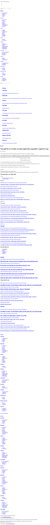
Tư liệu (3, 15)
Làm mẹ (3, 58)
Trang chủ (2, 413)
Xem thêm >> (2, 201)
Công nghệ (4, 252)
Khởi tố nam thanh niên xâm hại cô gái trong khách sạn (11, 300)
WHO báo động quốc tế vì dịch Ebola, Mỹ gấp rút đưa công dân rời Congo (19, 277)
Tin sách (3, 80)
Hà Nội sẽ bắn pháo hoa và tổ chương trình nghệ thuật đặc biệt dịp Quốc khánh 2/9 (17, 218)
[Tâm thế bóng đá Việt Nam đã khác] (6, 193)
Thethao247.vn (4, 251)
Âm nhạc (3, 34)
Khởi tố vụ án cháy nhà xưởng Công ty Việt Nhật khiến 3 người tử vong (14, 199)
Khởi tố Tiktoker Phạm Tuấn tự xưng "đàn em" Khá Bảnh (12, 191)
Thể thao (1, 37)
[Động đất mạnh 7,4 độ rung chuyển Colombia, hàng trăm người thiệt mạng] (12, 259)
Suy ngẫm (3, 74)
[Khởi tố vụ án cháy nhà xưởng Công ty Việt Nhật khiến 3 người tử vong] (12, 197)
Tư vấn (3, 43)
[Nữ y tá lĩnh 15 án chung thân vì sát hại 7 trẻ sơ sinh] (8, 186)
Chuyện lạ (4, 13)
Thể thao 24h (4, 40)
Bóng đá (3, 39)
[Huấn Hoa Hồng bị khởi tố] (4, 302)
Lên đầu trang (6, 413)
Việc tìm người (4, 48)
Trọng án (3, 23)
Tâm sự (3, 123)
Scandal (3, 30)
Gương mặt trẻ (4, 79)
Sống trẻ (1, 76)
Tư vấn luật (4, 25)
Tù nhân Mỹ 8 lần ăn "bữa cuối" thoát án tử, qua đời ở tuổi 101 (13, 210)
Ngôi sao (3, 103)
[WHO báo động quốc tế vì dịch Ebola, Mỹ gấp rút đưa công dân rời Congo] (12, 275)
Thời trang (4, 35)
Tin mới (2, 226)
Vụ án (3, 16)
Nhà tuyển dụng (20, 113)
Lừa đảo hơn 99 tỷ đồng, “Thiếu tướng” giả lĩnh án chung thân (13, 206)
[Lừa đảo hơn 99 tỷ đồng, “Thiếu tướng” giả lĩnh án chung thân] (10, 205)
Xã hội (3, 250)
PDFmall (3, 253)
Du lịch (3, 68)
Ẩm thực (3, 133)
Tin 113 (3, 20)
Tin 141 (3, 26)
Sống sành (5, 138)
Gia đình (1, 56)
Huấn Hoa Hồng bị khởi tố (5, 304)
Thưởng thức (2, 66)
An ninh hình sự (4, 249)
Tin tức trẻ (4, 78)
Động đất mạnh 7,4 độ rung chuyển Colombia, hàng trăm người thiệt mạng (19, 261)
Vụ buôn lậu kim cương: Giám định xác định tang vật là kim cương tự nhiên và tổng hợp (18, 214)
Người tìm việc (4, 44)
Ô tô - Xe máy (4, 52)
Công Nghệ (2, 50)
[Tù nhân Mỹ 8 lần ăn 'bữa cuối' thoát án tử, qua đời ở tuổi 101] (10, 208)
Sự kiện (2, 257)
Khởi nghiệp (4, 47)
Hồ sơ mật (18, 98)
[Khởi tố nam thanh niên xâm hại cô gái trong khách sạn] (9, 298)
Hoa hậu (3, 32)
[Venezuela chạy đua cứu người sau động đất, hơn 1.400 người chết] (11, 267)
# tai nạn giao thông (5, 178)
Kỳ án (3, 22)
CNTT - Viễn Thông (5, 118)
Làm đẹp (25, 103)
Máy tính (3, 53)
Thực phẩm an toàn (5, 128)
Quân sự (3, 14)
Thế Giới (1, 11)
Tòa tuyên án (4, 19)
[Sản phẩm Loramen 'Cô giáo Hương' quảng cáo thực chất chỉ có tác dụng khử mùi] (13, 182)
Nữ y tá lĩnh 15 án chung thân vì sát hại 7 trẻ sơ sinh (10, 188)
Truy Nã (3, 21)
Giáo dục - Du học (5, 46)
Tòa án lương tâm (5, 24)
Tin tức (1, 10)
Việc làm (1, 41)
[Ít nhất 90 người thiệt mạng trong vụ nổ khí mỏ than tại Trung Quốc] (11, 271)
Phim (3, 33)
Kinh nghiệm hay (5, 59)
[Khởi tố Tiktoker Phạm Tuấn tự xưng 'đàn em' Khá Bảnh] (9, 190)
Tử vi (3, 138)
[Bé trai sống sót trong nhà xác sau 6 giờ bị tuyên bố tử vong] (10, 263)
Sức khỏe (1, 61)
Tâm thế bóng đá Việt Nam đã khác (7, 195)
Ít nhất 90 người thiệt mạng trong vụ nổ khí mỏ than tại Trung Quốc (17, 273)
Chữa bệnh (4, 63)
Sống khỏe (4, 64)
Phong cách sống (3, 71)
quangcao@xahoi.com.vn (10, 523)
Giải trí (1, 28)
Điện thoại (4, 54)
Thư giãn (3, 69)
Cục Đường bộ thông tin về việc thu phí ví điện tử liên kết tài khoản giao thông (16, 244)
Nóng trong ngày (5, 12)
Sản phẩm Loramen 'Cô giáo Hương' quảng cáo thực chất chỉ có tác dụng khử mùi (17, 184)
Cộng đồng (7, 143)
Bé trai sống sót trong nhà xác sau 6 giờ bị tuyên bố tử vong (15, 265)
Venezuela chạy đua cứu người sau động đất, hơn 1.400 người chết (16, 269)
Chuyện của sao (4, 31)
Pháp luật (4, 95)
